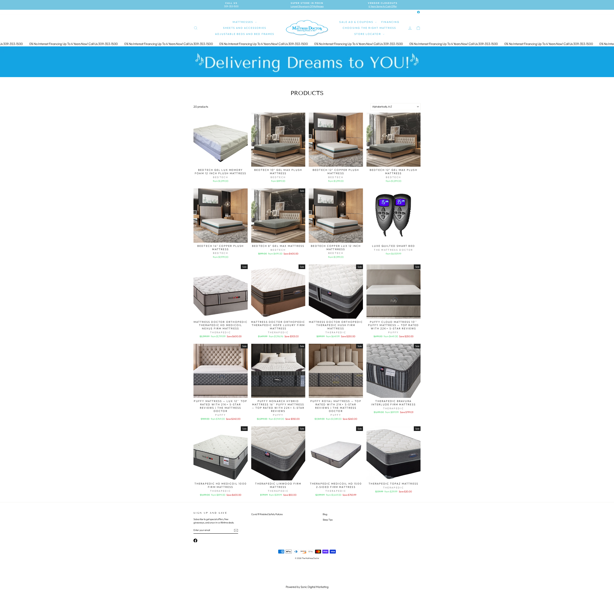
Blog (325, 514)
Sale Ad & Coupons (356, 22)
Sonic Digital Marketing (314, 587)
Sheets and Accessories (244, 27)
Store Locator (368, 34)
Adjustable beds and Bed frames (244, 34)
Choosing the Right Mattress (369, 27)
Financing (390, 22)
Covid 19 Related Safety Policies (267, 514)
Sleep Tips (328, 519)
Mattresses (243, 22)
